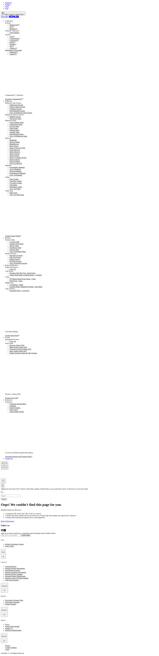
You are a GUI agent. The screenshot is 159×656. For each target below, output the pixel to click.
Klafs (7, 6)
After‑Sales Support (12, 580)
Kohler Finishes (10, 604)
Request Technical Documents (15, 572)
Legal (7, 649)
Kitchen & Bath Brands (13, 630)
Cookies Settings (11, 648)
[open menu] (6, 468)
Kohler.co (8, 3)
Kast (6, 8)
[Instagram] (3, 531)
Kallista (7, 5)
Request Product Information (15, 568)
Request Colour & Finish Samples (16, 578)
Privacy (7, 646)
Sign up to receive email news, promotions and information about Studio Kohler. (28, 533)
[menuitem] (81, 60)
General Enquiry (11, 566)
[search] (6, 463)
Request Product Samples (14, 574)
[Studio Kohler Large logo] (10, 17)
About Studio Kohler (12, 626)
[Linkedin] (5, 531)
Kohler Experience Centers (14, 544)
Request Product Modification (15, 576)
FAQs (7, 624)
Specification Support (12, 570)
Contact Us (9, 458)
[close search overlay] (3, 481)
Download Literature (12, 602)
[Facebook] (1, 531)
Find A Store (9, 546)
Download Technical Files (14, 600)
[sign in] (3, 463)
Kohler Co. (9, 628)
